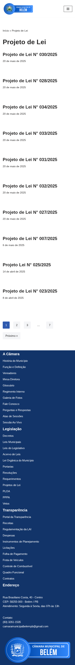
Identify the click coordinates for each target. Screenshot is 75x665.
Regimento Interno (14, 391)
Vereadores (9, 373)
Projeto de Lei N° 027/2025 (30, 212)
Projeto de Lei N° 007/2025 (30, 238)
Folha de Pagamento (15, 553)
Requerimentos (12, 478)
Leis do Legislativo (14, 448)
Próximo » (11, 335)
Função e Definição (14, 366)
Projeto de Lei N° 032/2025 (30, 186)
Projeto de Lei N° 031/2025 (30, 159)
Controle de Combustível (17, 566)
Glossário (8, 385)
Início (6, 30)
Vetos (6, 503)
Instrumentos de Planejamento (21, 541)
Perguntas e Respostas (17, 410)
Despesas (9, 535)
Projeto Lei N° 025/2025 (27, 264)
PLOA (6, 491)
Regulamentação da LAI (17, 529)
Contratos (8, 578)
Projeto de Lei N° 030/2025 (30, 54)
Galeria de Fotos (12, 397)
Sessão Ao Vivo (12, 422)
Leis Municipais (12, 441)
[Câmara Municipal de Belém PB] (18, 9)
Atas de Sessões (13, 416)
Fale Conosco (11, 403)
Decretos (8, 435)
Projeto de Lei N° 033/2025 (30, 133)
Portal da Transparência (17, 516)
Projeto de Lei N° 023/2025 (30, 291)
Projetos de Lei (11, 485)
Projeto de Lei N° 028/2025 (30, 80)
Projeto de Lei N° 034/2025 (30, 107)
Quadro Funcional (13, 572)
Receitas (8, 523)
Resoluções (10, 472)
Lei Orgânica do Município (18, 460)
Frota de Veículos (13, 560)
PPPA (6, 497)
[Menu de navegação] (68, 9)
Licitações (9, 547)
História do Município (15, 360)
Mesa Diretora (11, 379)
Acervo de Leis (12, 454)
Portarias (8, 466)
